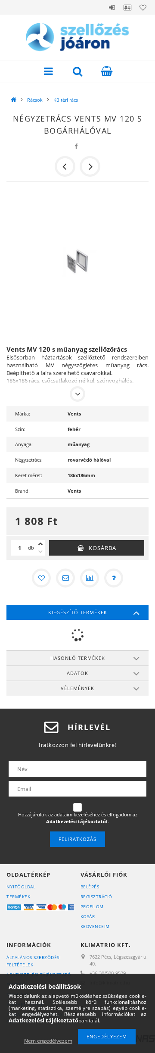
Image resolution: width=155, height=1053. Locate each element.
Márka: (22, 413)
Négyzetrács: (29, 459)
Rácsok (35, 100)
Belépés (111, 7)
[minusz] (40, 552)
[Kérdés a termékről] (113, 578)
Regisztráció (96, 897)
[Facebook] (76, 146)
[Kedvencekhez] (41, 578)
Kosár (88, 916)
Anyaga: (24, 444)
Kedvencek (142, 7)
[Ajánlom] (65, 578)
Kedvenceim (95, 926)
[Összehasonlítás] (89, 578)
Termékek (18, 897)
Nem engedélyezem (48, 1040)
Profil (127, 7)
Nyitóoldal (20, 887)
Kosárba (102, 548)
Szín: (20, 429)
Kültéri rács (65, 100)
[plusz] (40, 544)
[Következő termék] (90, 166)
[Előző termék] (65, 166)
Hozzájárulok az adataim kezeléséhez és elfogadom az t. (77, 818)
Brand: (22, 490)
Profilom (92, 906)
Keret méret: (28, 475)
